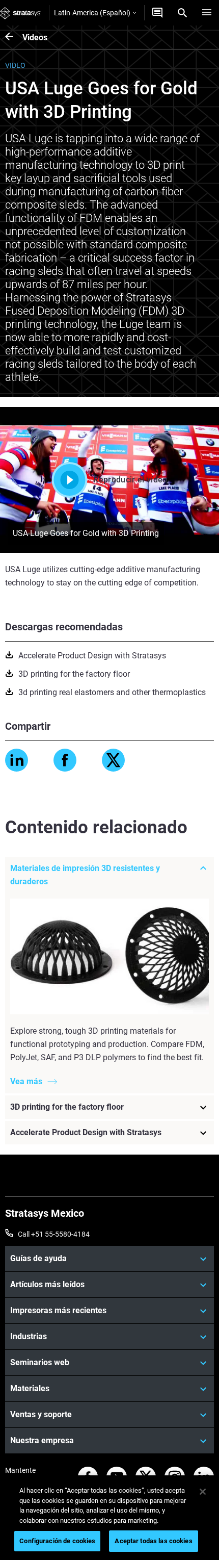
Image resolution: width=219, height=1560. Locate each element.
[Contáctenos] (157, 12)
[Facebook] (64, 760)
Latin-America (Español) (92, 13)
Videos (34, 37)
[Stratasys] (20, 12)
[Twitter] (113, 760)
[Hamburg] (207, 12)
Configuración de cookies (57, 1541)
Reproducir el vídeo (130, 479)
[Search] (182, 12)
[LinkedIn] (16, 760)
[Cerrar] (202, 1491)
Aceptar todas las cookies (153, 1541)
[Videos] (13, 37)
